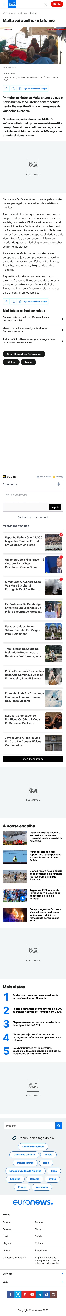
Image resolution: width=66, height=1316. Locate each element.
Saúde (38, 1236)
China (52, 1179)
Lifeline (11, 362)
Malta (33, 13)
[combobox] (33, 1125)
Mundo (23, 13)
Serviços (8, 1273)
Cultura (39, 1243)
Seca (54, 1170)
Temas (6, 1214)
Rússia (48, 1154)
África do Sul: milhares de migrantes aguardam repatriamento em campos (29, 341)
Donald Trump (25, 1162)
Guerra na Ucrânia (24, 1154)
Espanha (15, 1179)
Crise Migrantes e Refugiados (24, 353)
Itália (46, 1162)
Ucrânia (34, 1179)
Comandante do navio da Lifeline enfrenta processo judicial (26, 319)
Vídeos (6, 1250)
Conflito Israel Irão (33, 1146)
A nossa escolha (19, 826)
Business (7, 1229)
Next (5, 1236)
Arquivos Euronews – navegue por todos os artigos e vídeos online (47, 1260)
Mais (5, 1282)
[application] (33, 45)
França (22, 1187)
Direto (57, 4)
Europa (6, 1222)
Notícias (12, 13)
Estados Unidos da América (25, 1170)
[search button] (58, 1125)
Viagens (7, 1243)
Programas (41, 1250)
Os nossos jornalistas (14, 1257)
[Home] (4, 13)
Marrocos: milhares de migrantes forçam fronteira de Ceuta (25, 330)
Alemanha (42, 1187)
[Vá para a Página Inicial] (12, 4)
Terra (38, 1229)
